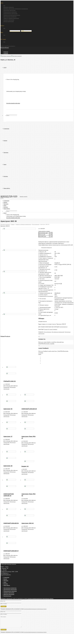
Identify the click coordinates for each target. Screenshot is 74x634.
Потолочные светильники (9, 10)
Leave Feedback (53, 329)
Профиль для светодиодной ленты (11, 15)
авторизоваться (63, 326)
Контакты (5, 583)
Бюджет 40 (25, 466)
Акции (4, 582)
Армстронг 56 (7, 409)
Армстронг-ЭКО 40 (28, 523)
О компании (6, 577)
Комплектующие (7, 595)
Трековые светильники (8, 19)
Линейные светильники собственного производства (15, 8)
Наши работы (6, 585)
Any (4, 5)
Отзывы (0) (49, 247)
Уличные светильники (8, 21)
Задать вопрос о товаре (44, 231)
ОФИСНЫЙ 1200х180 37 (11, 551)
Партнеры (5, 580)
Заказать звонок (23, 196)
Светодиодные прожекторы (9, 16)
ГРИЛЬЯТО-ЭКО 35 (9, 381)
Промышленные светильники (10, 13)
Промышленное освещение (10, 12)
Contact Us (46, 329)
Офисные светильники (8, 594)
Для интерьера (47, 332)
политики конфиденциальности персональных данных (40, 598)
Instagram (5, 51)
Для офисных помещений (58, 332)
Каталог (5, 579)
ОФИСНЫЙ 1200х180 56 (11, 523)
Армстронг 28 (7, 466)
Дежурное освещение (8, 7)
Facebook (5, 53)
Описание (43, 247)
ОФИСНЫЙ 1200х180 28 (29, 409)
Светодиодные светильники (10, 589)
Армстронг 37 (7, 436)
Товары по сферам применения (11, 18)
